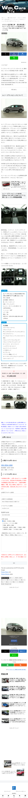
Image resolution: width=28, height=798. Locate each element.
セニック (18, 579)
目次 (12, 89)
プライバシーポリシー (21, 791)
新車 (3, 584)
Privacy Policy (4, 572)
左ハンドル (16, 582)
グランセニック (11, 579)
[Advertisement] (14, 602)
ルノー (4, 582)
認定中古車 (9, 584)
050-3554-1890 (7, 465)
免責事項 (14, 793)
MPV (18, 577)
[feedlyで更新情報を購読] (7, 665)
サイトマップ (7, 791)
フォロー (15, 640)
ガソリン (4, 579)
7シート (12, 577)
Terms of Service (5, 574)
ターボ (23, 579)
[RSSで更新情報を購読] (20, 665)
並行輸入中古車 (6, 577)
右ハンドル (10, 582)
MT (21, 577)
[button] (25, 418)
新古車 (22, 582)
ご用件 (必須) (4, 519)
